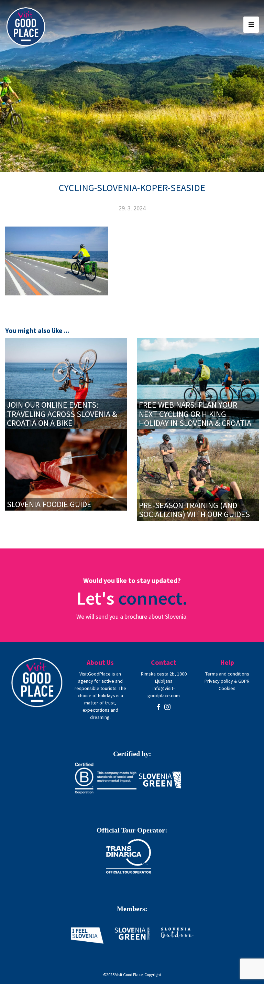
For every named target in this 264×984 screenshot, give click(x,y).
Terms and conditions (227, 674)
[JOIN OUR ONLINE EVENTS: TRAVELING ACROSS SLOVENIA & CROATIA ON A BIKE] (66, 383)
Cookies (227, 688)
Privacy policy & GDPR (227, 681)
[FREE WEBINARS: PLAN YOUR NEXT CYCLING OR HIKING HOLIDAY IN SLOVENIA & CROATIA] (198, 383)
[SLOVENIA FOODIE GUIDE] (66, 469)
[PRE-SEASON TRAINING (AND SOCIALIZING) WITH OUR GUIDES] (198, 474)
